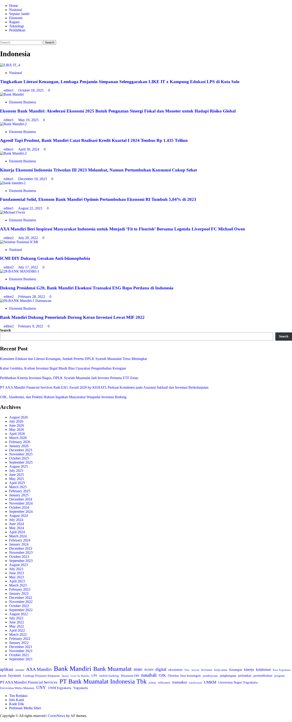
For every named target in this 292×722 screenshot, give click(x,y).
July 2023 (16, 569)
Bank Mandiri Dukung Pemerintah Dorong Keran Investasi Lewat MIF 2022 (72, 317)
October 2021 (19, 655)
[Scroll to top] (1, 720)
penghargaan (228, 675)
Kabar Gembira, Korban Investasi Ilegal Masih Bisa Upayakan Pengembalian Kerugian (63, 368)
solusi (152, 682)
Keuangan (235, 669)
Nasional (15, 10)
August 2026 (18, 417)
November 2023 (21, 552)
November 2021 (21, 651)
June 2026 (16, 425)
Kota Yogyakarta (282, 669)
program (279, 675)
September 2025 (21, 462)
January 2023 (19, 593)
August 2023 (18, 565)
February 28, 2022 (32, 296)
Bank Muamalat (112, 669)
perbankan (244, 675)
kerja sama (220, 669)
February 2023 (19, 589)
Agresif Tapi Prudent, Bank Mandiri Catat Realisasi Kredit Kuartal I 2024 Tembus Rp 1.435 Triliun (94, 140)
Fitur (187, 670)
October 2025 (19, 458)
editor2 (9, 238)
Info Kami (16, 700)
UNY (41, 687)
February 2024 (19, 540)
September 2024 (21, 511)
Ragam (14, 22)
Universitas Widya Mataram (17, 688)
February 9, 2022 (31, 326)
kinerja (249, 669)
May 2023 (16, 577)
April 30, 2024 (29, 149)
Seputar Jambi (19, 14)
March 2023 (18, 585)
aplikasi (6, 669)
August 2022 (18, 614)
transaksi (179, 682)
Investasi (206, 669)
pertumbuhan (262, 675)
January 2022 (19, 643)
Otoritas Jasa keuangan (184, 675)
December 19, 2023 (33, 179)
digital (160, 669)
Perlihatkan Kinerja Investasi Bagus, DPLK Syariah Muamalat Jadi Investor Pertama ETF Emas (69, 378)
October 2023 (19, 557)
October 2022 (19, 606)
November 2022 (21, 602)
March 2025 (18, 487)
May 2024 (16, 528)
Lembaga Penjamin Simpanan (41, 675)
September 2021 (21, 659)
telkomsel (164, 682)
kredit (3, 675)
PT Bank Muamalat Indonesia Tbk (103, 681)
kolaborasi (263, 670)
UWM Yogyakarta (59, 688)
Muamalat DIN (130, 675)
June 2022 (16, 622)
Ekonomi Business (22, 102)
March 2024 (18, 536)
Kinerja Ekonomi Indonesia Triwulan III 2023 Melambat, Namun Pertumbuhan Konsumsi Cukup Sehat (98, 170)
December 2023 (20, 548)
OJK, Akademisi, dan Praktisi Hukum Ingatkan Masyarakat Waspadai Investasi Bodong (63, 397)
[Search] (1, 38)
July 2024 (16, 520)
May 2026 (16, 429)
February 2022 (19, 638)
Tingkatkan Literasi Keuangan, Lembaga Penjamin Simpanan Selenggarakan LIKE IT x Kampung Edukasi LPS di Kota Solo (120, 81)
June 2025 (16, 475)
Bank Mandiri (72, 668)
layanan (14, 675)
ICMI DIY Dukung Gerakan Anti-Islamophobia (45, 258)
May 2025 (16, 479)
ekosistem (175, 669)
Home (13, 6)
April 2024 (17, 532)
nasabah (149, 675)
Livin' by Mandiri (80, 675)
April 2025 (17, 483)
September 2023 (21, 561)
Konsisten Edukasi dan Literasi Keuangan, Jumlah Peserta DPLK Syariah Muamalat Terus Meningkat (73, 359)
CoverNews (56, 716)
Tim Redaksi (18, 696)
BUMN (148, 669)
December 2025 (20, 450)
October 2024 (19, 507)
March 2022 (18, 634)
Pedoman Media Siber (25, 708)
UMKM (210, 682)
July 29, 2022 (28, 238)
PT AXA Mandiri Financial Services (28, 682)
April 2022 (17, 630)
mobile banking (109, 675)
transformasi (195, 682)
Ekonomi (15, 18)
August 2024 (18, 516)
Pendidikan (17, 30)
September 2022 (21, 610)
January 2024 (19, 544)
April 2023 (17, 581)
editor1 (9, 90)
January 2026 (19, 446)
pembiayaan (210, 675)
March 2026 (18, 438)
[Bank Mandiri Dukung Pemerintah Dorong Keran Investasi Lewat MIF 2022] (25, 301)
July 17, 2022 (28, 267)
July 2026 (16, 421)
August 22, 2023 (30, 208)
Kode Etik (16, 704)
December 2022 (20, 598)
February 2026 (19, 442)
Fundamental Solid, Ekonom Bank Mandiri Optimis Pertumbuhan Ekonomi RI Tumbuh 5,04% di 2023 (98, 199)
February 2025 (19, 491)
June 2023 (16, 573)
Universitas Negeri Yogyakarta (238, 682)
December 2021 (20, 647)
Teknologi (16, 26)
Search (5, 330)
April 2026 (17, 434)
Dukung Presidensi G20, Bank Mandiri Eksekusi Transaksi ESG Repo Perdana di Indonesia (86, 288)
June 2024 (16, 524)
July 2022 (16, 618)
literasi (65, 675)
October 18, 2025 (31, 90)
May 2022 (16, 626)
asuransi (19, 669)
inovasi (195, 669)
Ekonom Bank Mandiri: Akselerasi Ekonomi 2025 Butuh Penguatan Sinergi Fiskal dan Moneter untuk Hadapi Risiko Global (118, 111)
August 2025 (18, 466)
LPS (94, 675)
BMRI (138, 669)
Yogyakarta (80, 688)
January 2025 (19, 495)
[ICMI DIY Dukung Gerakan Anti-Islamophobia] (19, 242)
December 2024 (20, 499)
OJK (162, 675)
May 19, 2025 (28, 120)
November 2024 (21, 503)
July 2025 (16, 470)
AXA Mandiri (39, 669)
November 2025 (21, 454)
